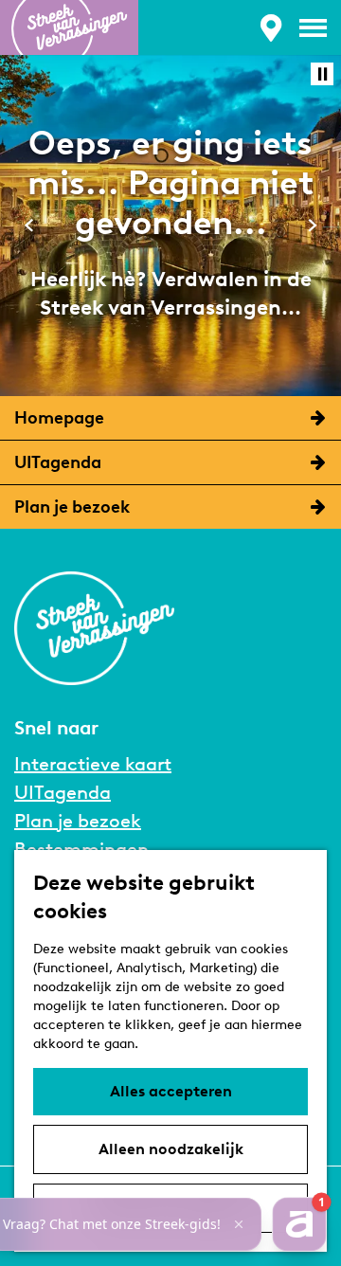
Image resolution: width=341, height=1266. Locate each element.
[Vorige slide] (29, 225)
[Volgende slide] (312, 225)
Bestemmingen (81, 849)
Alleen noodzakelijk (171, 1149)
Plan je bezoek (77, 820)
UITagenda (62, 792)
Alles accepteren (171, 1091)
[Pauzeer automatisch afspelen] (322, 74)
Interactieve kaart (92, 763)
